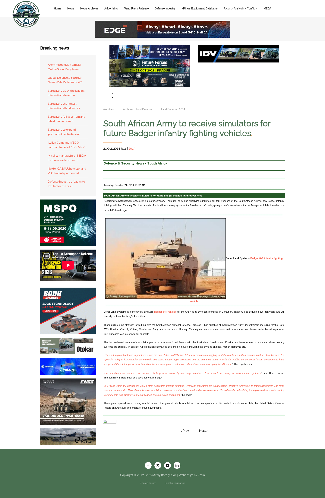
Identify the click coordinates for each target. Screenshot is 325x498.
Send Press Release (136, 8)
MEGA (267, 8)
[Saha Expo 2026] (149, 51)
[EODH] (68, 310)
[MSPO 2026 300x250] (68, 222)
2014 (131, 148)
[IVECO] (238, 53)
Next (202, 431)
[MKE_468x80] (149, 79)
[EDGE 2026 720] (162, 28)
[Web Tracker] (109, 421)
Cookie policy (148, 482)
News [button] (70, 8)
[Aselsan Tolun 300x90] (68, 366)
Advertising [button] (111, 8)
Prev (186, 431)
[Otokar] (68, 345)
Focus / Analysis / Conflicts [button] (240, 8)
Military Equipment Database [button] (199, 8)
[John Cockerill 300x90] (68, 436)
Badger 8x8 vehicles (165, 311)
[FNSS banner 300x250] (68, 401)
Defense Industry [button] (165, 8)
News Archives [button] (89, 8)
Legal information (175, 482)
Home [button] (57, 8)
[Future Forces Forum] (149, 65)
